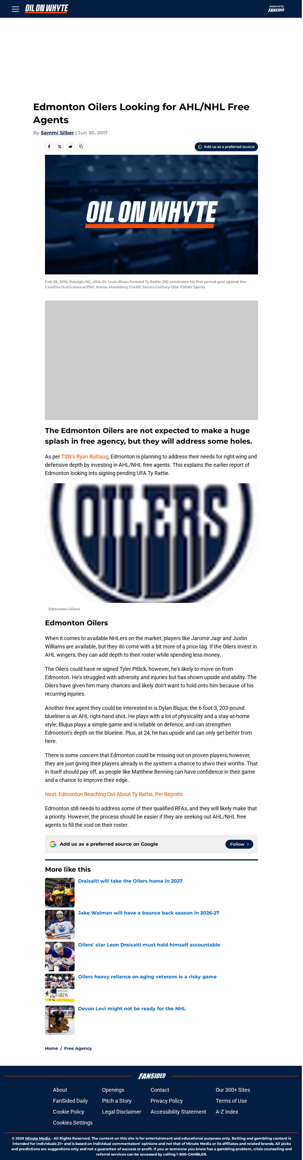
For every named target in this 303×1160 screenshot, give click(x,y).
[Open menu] (15, 8)
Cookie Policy (68, 1112)
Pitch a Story (117, 1101)
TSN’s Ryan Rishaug (84, 456)
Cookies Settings (73, 1123)
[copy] (81, 146)
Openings (113, 1090)
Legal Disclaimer (121, 1112)
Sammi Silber (57, 133)
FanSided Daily (70, 1101)
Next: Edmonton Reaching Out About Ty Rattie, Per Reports (114, 794)
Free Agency (78, 1048)
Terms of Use (231, 1101)
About (60, 1090)
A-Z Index (227, 1112)
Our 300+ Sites (233, 1090)
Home (51, 1048)
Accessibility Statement (178, 1112)
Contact (160, 1090)
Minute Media (37, 1138)
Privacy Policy (167, 1101)
